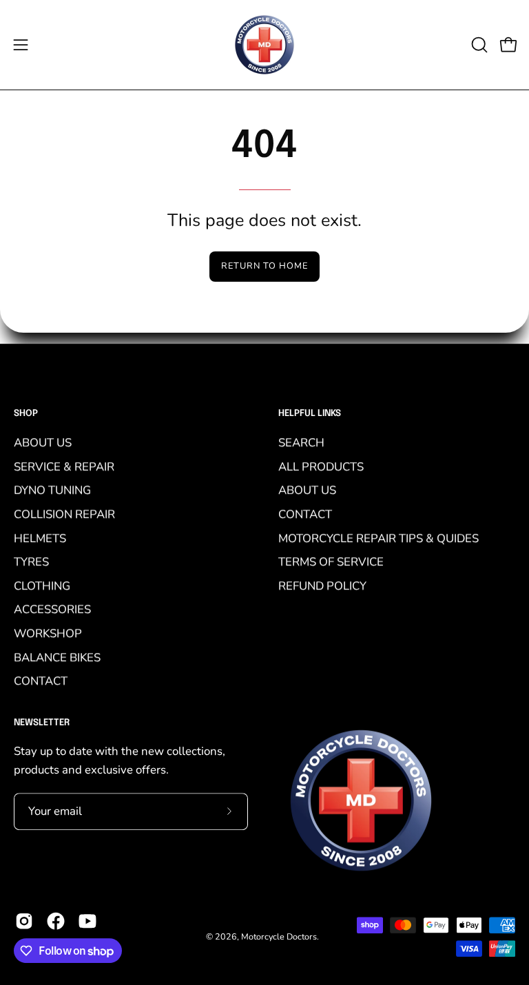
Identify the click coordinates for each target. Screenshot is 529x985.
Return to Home (264, 266)
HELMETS (40, 538)
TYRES (31, 562)
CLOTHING (42, 585)
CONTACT (41, 681)
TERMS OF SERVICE (331, 562)
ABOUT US (43, 442)
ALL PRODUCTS (321, 466)
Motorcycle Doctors (279, 936)
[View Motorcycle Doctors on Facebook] (55, 921)
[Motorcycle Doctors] (264, 44)
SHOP (26, 413)
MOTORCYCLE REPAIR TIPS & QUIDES (378, 538)
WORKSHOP (48, 633)
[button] (478, 44)
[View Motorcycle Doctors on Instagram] (24, 921)
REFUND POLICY (322, 585)
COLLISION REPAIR (64, 514)
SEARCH (301, 442)
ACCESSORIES (52, 609)
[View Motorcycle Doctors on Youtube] (87, 921)
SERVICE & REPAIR (64, 466)
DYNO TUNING (52, 490)
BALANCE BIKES (57, 657)
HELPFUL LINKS (309, 413)
